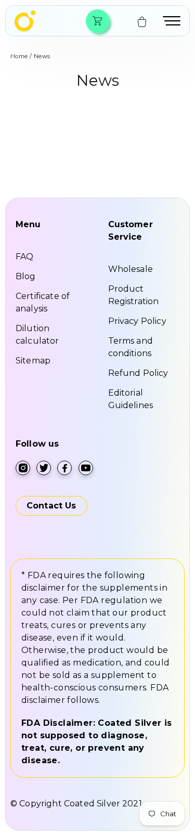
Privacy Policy (137, 321)
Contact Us (51, 506)
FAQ (24, 257)
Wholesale (130, 269)
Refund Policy (138, 373)
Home (19, 56)
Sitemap (33, 360)
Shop (97, 21)
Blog (26, 276)
